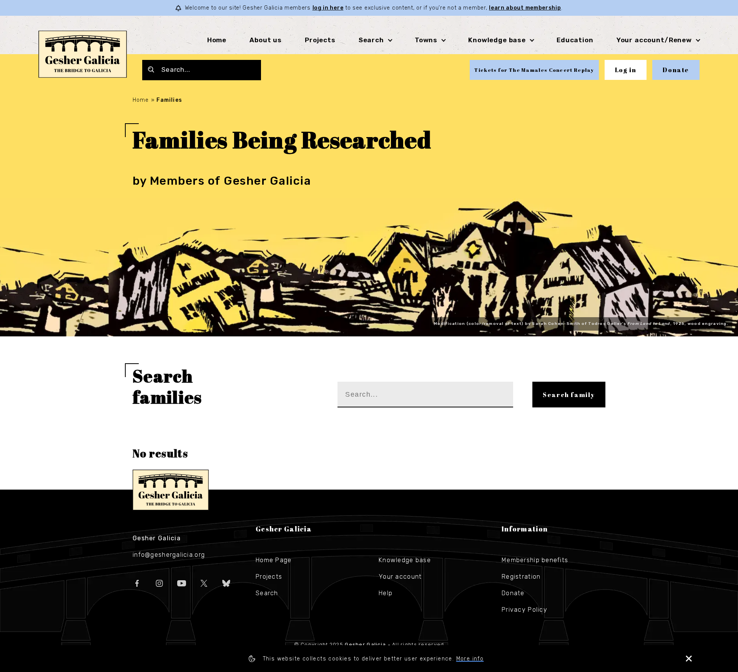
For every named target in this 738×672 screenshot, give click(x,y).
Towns (426, 40)
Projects (320, 40)
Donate (676, 70)
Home (216, 40)
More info (470, 658)
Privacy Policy (524, 609)
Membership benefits (535, 560)
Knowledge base (405, 560)
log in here (328, 8)
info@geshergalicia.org (169, 554)
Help (385, 593)
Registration (521, 576)
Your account (400, 576)
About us (265, 40)
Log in (626, 70)
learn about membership (525, 8)
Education (575, 40)
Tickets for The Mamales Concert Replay (534, 69)
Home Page (274, 560)
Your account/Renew (654, 40)
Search (371, 40)
